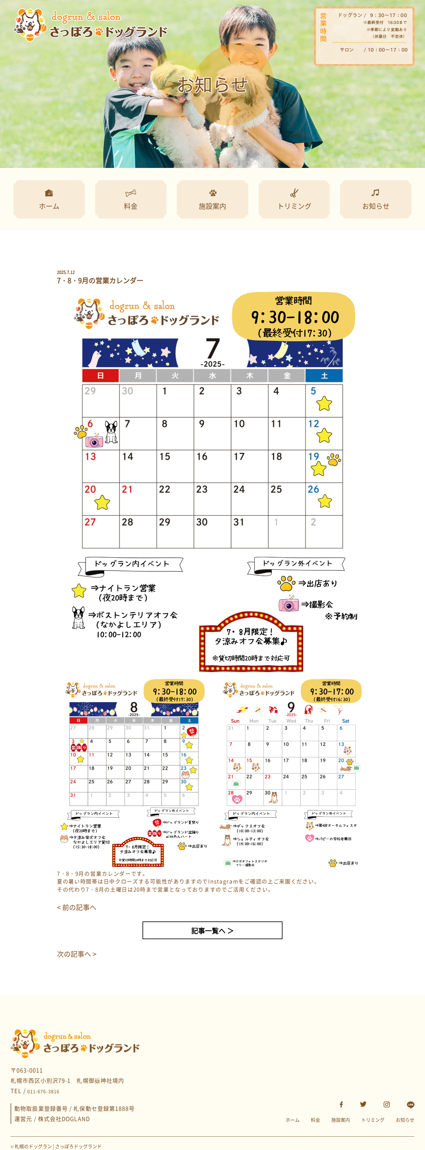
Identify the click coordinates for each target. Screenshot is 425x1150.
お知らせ (405, 1119)
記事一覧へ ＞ (212, 930)
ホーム (293, 1119)
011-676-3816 (43, 1091)
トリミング (373, 1119)
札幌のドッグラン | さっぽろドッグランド (58, 1146)
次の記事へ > (76, 953)
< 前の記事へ (76, 907)
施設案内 (340, 1119)
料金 (315, 1119)
